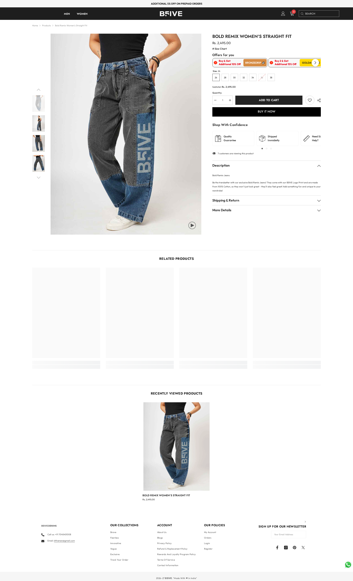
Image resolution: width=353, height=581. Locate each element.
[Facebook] (277, 547)
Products (46, 25)
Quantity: (217, 92)
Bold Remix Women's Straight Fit (166, 495)
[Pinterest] (294, 547)
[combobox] (322, 13)
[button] (38, 89)
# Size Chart (219, 48)
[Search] (302, 13)
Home (35, 25)
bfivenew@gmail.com (64, 540)
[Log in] (283, 14)
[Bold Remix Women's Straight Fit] (176, 446)
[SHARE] (317, 100)
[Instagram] (286, 547)
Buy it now (266, 111)
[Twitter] (303, 547)
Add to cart (269, 100)
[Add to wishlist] (309, 100)
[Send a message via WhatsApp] (348, 564)
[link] (66, 362)
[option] (126, 134)
